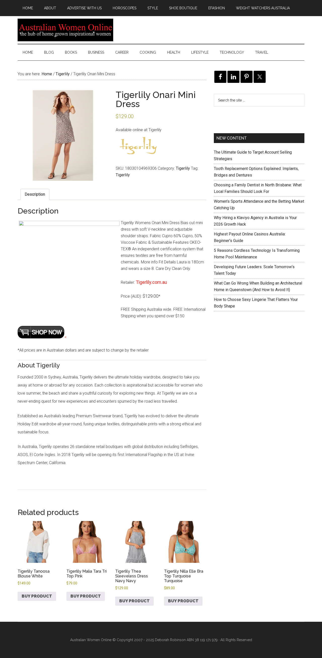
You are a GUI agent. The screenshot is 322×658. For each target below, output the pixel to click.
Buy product (37, 596)
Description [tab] (35, 194)
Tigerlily (63, 74)
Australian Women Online (65, 30)
